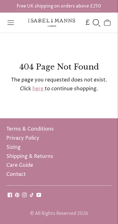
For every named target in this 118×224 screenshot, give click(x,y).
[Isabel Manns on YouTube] (39, 195)
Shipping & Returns (29, 156)
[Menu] (10, 23)
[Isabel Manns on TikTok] (31, 195)
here (38, 88)
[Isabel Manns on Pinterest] (17, 195)
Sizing (13, 147)
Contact (16, 174)
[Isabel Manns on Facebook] (10, 195)
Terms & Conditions (30, 129)
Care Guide (19, 165)
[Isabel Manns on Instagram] (24, 195)
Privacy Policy (22, 138)
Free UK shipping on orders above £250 (59, 6)
